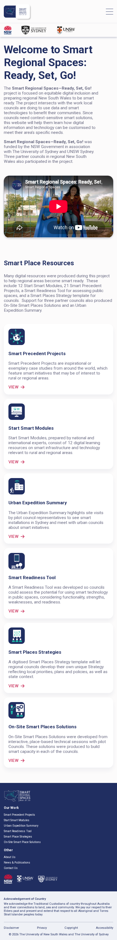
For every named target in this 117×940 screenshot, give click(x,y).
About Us (10, 857)
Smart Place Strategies (18, 836)
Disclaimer (11, 928)
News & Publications (17, 862)
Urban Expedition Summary (21, 825)
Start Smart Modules (16, 820)
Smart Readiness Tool (18, 831)
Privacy (42, 928)
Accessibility (104, 928)
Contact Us (11, 868)
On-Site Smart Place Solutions (22, 842)
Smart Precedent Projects (19, 815)
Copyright (71, 928)
